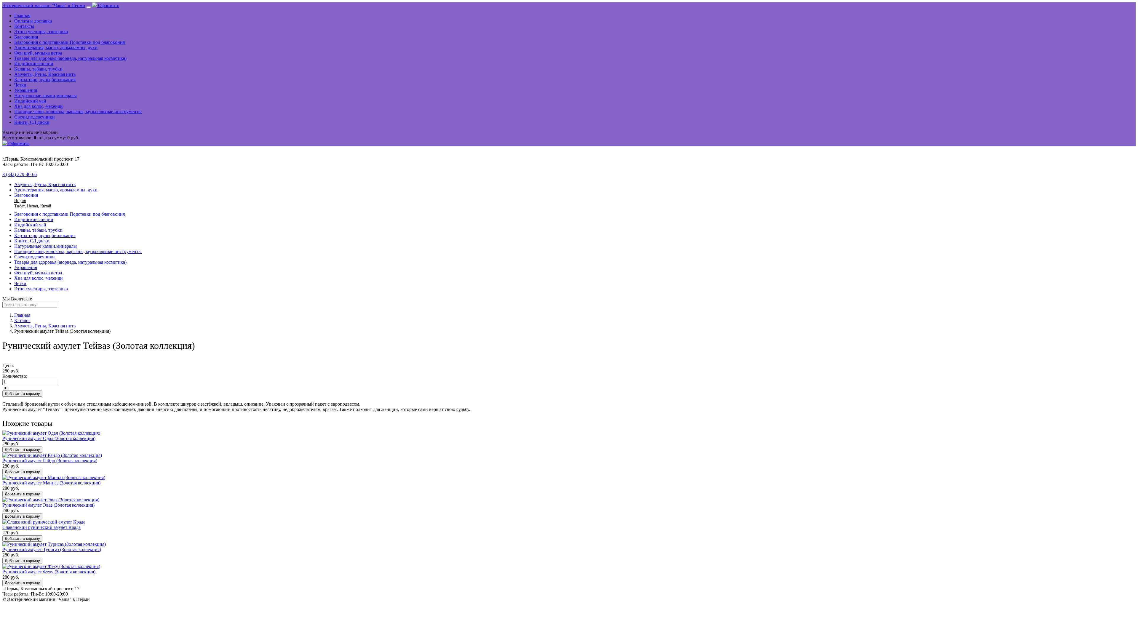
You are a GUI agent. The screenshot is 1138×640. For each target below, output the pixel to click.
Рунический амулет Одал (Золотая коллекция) (48, 438)
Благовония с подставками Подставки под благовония (69, 42)
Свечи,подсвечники (34, 116)
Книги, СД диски (31, 122)
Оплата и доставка (33, 20)
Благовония (26, 36)
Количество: (14, 376)
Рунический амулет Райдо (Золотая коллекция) (49, 460)
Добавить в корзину (22, 393)
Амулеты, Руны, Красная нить (45, 74)
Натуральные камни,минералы (45, 95)
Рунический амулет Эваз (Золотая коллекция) (48, 505)
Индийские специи (33, 63)
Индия (20, 201)
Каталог (22, 320)
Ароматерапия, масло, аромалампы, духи (56, 47)
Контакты (24, 26)
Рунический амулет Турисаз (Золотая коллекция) (51, 549)
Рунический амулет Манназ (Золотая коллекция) (51, 482)
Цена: (8, 365)
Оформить (108, 5)
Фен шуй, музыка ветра (38, 52)
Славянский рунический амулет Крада (41, 527)
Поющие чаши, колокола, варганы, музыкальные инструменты (78, 111)
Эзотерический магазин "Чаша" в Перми (43, 5)
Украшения (25, 90)
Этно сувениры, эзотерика (41, 31)
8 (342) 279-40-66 (19, 174)
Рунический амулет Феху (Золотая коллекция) (48, 571)
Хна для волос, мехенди (38, 106)
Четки (20, 84)
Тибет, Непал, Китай (32, 206)
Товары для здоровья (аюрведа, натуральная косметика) (70, 58)
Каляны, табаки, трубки (38, 68)
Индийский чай (30, 100)
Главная (22, 15)
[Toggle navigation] (88, 7)
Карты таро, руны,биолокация (45, 79)
